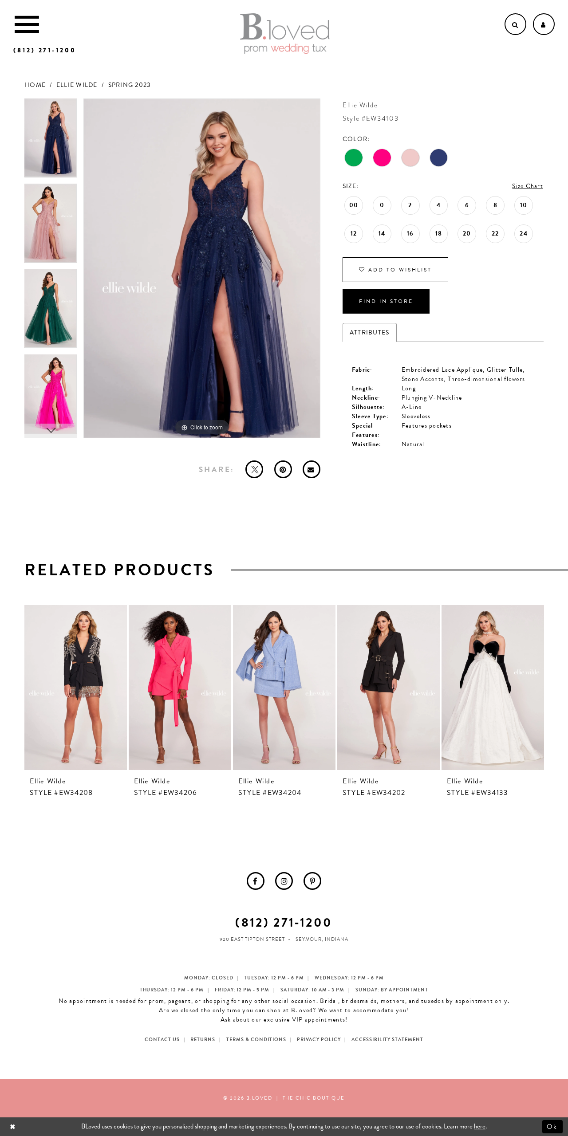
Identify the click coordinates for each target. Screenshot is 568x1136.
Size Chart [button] (527, 186)
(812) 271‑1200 (283, 922)
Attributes (370, 332)
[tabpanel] (50, 141)
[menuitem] (255, 881)
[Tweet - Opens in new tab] (254, 469)
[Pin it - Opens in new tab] (283, 469)
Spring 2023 (129, 85)
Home (35, 85)
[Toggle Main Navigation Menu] (26, 24)
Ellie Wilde (77, 85)
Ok (553, 1126)
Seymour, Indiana (322, 939)
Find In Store (386, 301)
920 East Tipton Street (252, 939)
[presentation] (75, 687)
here (479, 1126)
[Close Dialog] (13, 1126)
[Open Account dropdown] (544, 24)
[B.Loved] (285, 33)
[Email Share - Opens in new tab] (311, 469)
